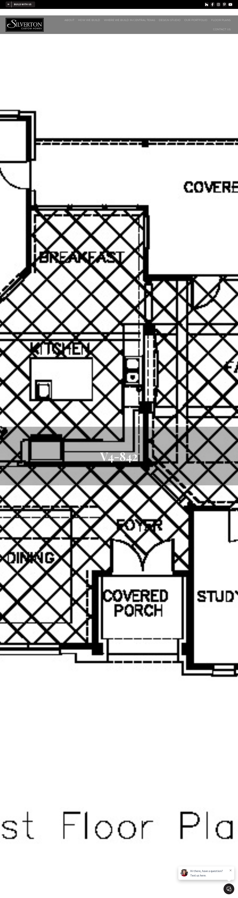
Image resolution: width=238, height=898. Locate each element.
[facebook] (212, 4)
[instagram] (218, 4)
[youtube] (230, 4)
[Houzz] (207, 4)
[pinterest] (224, 4)
